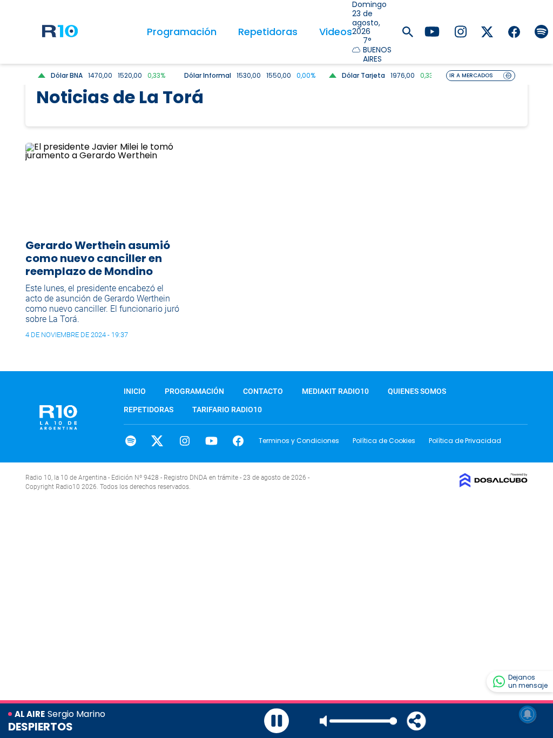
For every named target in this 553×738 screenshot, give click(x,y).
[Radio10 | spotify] (541, 31)
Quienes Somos (417, 391)
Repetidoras (268, 31)
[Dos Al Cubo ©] (494, 484)
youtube (211, 440)
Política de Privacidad (465, 440)
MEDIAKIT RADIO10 (335, 391)
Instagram (184, 440)
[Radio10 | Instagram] (460, 31)
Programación (182, 31)
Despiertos (40, 726)
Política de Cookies (384, 440)
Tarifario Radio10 (227, 409)
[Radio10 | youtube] (432, 31)
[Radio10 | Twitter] (487, 31)
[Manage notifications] (527, 714)
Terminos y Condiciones (299, 440)
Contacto (263, 391)
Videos (335, 31)
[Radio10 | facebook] (514, 31)
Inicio (135, 391)
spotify (130, 440)
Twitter (157, 440)
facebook (238, 440)
